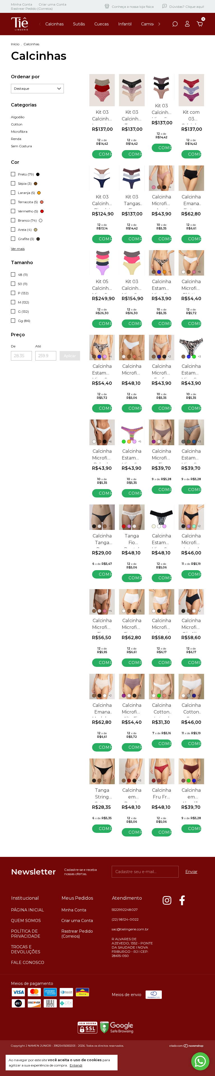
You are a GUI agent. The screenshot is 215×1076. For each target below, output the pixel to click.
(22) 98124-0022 (125, 919)
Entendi (76, 1065)
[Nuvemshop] (186, 1046)
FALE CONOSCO (27, 962)
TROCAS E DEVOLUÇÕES (25, 949)
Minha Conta (21, 4)
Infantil (125, 24)
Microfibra (19, 131)
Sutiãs (79, 24)
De (13, 346)
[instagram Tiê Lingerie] (167, 900)
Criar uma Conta (52, 4)
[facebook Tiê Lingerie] (182, 900)
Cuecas (101, 24)
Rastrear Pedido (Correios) (32, 8)
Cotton (16, 124)
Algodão (17, 117)
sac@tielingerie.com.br (130, 929)
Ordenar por (25, 76)
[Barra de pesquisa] (175, 25)
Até (38, 346)
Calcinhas (54, 24)
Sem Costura (21, 146)
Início (15, 44)
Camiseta (150, 24)
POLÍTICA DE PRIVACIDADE (25, 934)
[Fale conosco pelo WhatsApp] (200, 1061)
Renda (16, 139)
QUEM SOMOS (26, 920)
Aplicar (70, 356)
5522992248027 (125, 909)
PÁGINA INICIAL (27, 910)
